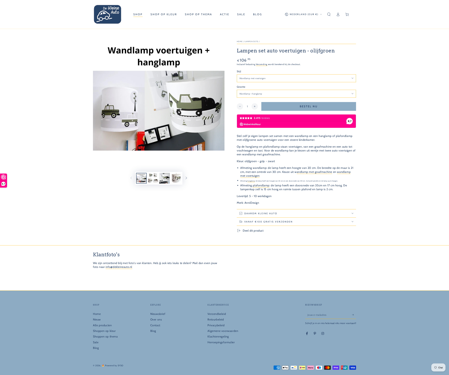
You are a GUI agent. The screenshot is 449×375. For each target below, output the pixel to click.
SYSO (120, 365)
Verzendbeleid (216, 314)
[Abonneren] (354, 315)
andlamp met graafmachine (314, 172)
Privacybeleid (215, 325)
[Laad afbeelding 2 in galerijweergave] (153, 178)
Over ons (156, 319)
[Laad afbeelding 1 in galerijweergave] (141, 178)
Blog (96, 348)
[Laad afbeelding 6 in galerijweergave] (164, 178)
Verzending (261, 64)
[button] (328, 14)
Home (240, 41)
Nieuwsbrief (157, 314)
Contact (155, 325)
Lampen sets (251, 41)
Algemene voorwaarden (222, 331)
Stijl (239, 71)
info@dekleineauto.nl (119, 267)
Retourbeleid (215, 319)
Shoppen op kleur (104, 331)
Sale (95, 342)
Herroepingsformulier (221, 342)
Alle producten (102, 325)
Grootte (241, 86)
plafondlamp (261, 185)
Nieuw (97, 319)
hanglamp (251, 181)
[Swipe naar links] (131, 178)
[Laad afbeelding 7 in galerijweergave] (176, 178)
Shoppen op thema (105, 336)
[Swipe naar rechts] (186, 178)
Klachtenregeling (218, 336)
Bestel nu (309, 106)
